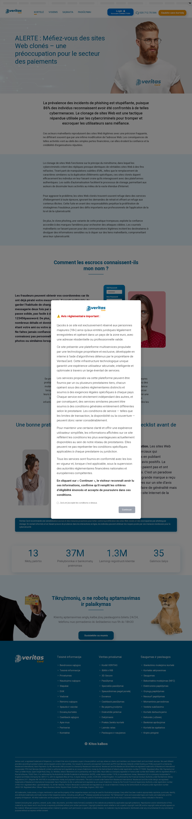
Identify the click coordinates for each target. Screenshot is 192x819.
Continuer (127, 509)
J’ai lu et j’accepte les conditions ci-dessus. (78, 502)
